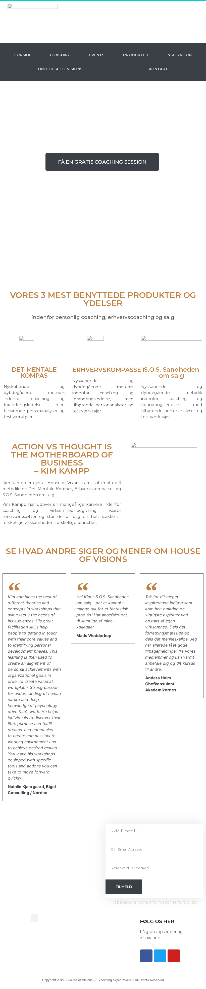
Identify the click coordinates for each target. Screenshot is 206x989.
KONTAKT (158, 68)
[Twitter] (160, 955)
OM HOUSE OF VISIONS (60, 68)
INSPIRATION (179, 54)
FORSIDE (22, 54)
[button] (34, 918)
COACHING (60, 54)
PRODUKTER (135, 54)
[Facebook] (146, 955)
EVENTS (97, 54)
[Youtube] (174, 955)
